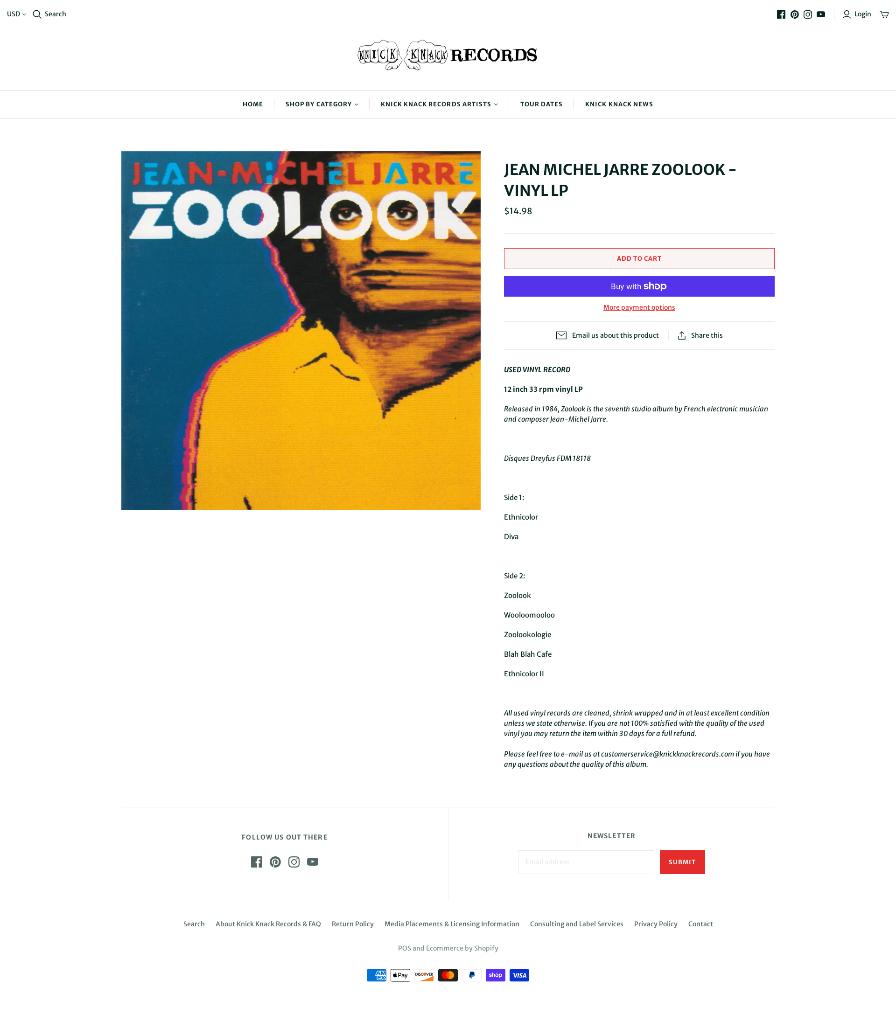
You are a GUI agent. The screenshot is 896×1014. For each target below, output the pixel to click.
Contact (700, 924)
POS (404, 948)
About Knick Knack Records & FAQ (268, 924)
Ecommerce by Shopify (462, 948)
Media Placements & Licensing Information (452, 924)
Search (55, 14)
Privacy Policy (656, 924)
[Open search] (37, 14)
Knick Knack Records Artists (436, 104)
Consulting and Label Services (576, 924)
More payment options (639, 307)
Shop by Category (319, 104)
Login (862, 14)
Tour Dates (541, 104)
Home (253, 104)
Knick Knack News (619, 104)
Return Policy (353, 924)
